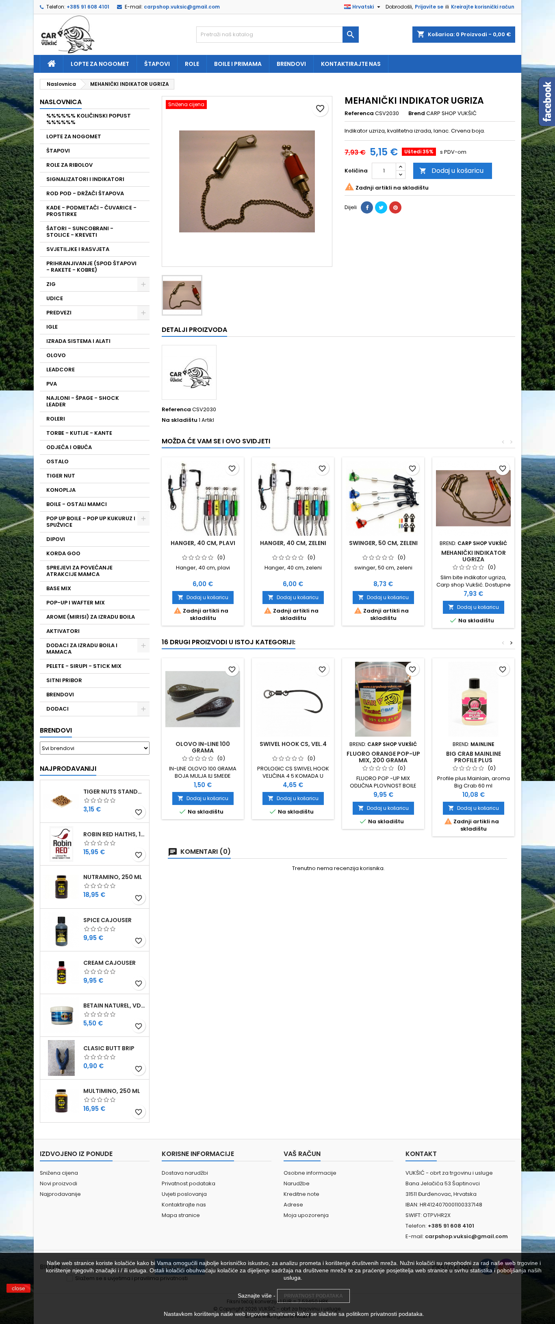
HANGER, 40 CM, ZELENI (293, 543)
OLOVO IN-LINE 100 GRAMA (203, 747)
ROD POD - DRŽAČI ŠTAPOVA (85, 193)
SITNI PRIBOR (64, 680)
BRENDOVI (60, 694)
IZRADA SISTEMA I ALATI (78, 341)
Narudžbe (297, 1183)
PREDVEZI (59, 312)
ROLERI (55, 419)
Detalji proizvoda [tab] (194, 329)
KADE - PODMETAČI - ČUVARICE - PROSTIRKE (91, 211)
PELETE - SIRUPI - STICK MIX (83, 666)
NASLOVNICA (61, 102)
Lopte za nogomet (100, 64)
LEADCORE (60, 369)
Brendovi (291, 64)
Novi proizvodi (58, 1183)
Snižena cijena (59, 1173)
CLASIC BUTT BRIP (108, 1048)
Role (192, 64)
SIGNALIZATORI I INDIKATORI (85, 179)
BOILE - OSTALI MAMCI (76, 504)
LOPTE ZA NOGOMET (73, 136)
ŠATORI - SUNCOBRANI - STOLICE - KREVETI (79, 232)
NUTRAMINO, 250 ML (112, 877)
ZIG (51, 284)
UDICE (54, 298)
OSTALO (57, 461)
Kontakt (421, 1153)
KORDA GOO (63, 553)
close (18, 1288)
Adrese (293, 1204)
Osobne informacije (310, 1173)
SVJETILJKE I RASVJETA (77, 249)
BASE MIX (58, 588)
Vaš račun (302, 1153)
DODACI (57, 709)
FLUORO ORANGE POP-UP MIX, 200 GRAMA (383, 757)
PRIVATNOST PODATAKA (313, 1296)
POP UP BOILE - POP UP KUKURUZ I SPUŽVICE (90, 522)
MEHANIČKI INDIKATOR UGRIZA (473, 556)
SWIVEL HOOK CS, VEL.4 (293, 744)
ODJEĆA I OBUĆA (69, 447)
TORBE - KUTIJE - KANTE (79, 433)
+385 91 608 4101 (88, 6)
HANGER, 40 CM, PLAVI (203, 543)
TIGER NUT (60, 476)
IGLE (52, 327)
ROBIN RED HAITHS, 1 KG (114, 834)
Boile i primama (238, 64)
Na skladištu (179, 420)
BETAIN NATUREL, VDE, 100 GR (114, 1005)
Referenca (359, 113)
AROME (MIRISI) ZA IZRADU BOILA (90, 617)
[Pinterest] (395, 207)
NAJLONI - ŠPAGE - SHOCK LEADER (82, 401)
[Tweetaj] (381, 207)
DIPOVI (55, 539)
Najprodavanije (60, 1194)
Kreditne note (301, 1194)
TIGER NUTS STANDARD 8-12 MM (114, 791)
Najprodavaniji (68, 768)
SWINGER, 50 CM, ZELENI (383, 543)
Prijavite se (429, 6)
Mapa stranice (181, 1215)
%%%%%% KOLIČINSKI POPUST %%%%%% (88, 119)
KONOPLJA (61, 490)
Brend (416, 113)
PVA (51, 384)
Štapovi (157, 64)
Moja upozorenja (306, 1215)
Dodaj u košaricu (451, 170)
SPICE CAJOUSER (107, 920)
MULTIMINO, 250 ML (111, 1091)
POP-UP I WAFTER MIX (75, 602)
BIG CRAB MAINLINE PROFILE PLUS (473, 757)
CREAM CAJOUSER (109, 963)
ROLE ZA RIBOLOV (69, 165)
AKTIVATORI (63, 631)
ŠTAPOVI (58, 151)
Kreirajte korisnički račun (482, 6)
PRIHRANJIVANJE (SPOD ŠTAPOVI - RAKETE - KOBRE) (91, 267)
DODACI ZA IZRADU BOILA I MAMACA (81, 648)
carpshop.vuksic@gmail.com (182, 6)
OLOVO (56, 355)
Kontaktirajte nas (351, 64)
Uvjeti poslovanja (184, 1194)
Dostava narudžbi (185, 1173)
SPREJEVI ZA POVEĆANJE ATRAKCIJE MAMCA (79, 571)
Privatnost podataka (188, 1183)
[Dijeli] (367, 207)
